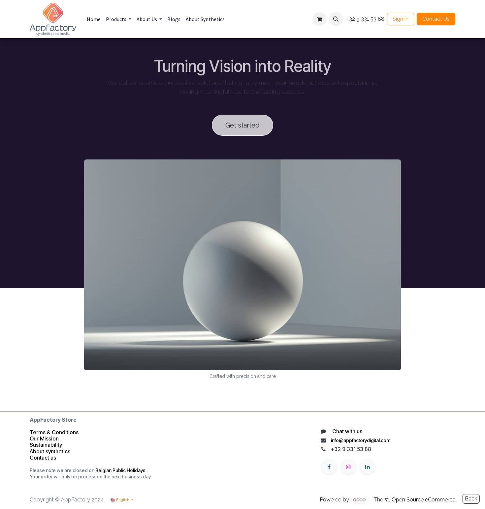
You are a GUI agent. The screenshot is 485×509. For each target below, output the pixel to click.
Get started (242, 125)
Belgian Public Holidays (120, 470)
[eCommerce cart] (319, 19)
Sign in (400, 19)
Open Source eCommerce (423, 499)
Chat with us (346, 431)
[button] (336, 19)
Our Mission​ (44, 438)
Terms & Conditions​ (54, 432)
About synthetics (50, 451)
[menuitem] (93, 19)
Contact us (43, 457)
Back (471, 498)
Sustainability (46, 444)
